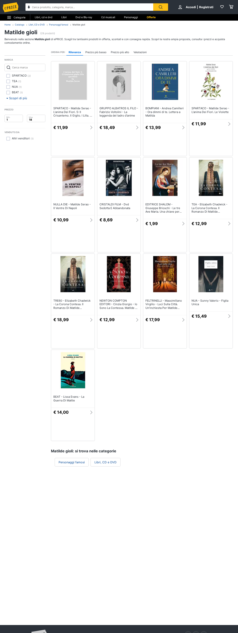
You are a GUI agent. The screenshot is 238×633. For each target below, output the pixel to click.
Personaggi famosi (58, 24)
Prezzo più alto (120, 52)
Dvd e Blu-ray (83, 17)
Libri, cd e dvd (43, 17)
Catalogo (19, 24)
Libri (64, 17)
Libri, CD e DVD (37, 24)
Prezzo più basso (95, 52)
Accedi (191, 7)
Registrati (206, 7)
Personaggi (131, 17)
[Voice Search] (28, 7)
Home (7, 24)
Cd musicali (108, 17)
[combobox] (89, 7)
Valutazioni (140, 52)
